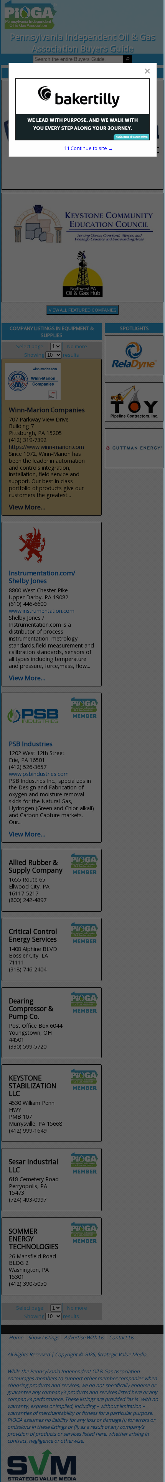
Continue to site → (88, 148)
